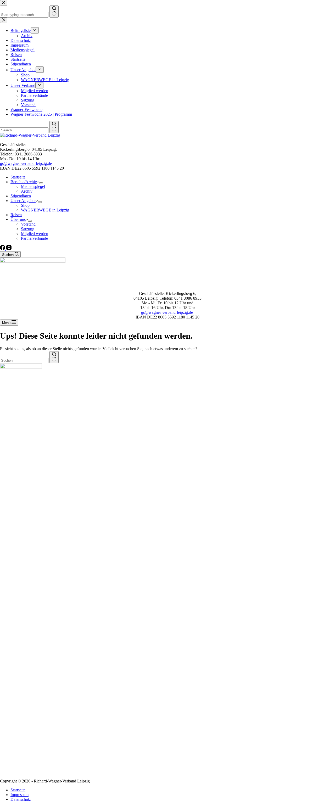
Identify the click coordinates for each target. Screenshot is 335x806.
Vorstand (28, 224)
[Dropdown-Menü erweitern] (41, 183)
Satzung (27, 229)
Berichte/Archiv (23, 182)
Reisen (16, 214)
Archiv (26, 191)
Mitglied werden (34, 233)
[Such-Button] (54, 357)
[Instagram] (9, 249)
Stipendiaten (20, 196)
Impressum (19, 794)
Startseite (17, 177)
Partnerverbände (34, 238)
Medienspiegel (33, 186)
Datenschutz (20, 799)
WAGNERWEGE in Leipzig (45, 210)
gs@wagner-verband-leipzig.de (26, 163)
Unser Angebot (23, 200)
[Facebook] (3, 249)
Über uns (18, 219)
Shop (25, 205)
